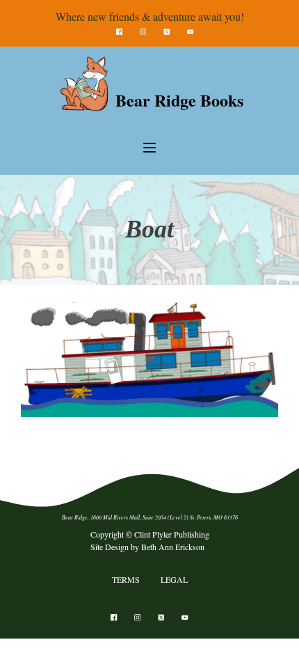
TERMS (126, 579)
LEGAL (174, 579)
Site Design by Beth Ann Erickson (147, 546)
